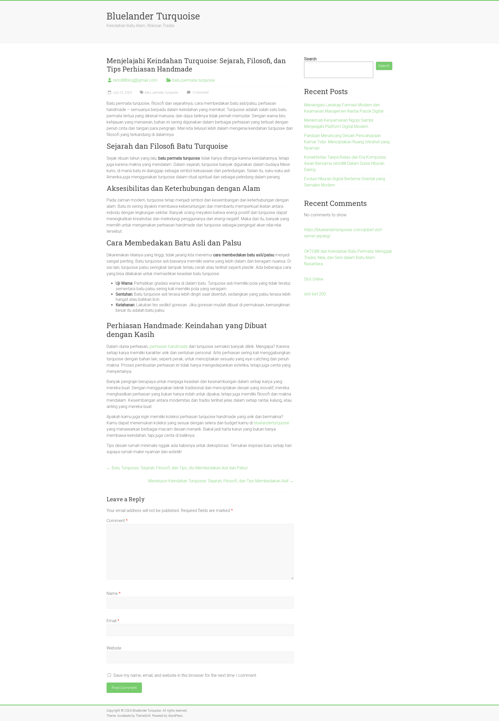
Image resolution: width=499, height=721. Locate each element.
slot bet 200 (315, 293)
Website (114, 648)
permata (158, 92)
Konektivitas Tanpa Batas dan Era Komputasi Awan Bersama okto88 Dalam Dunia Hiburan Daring (345, 163)
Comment (117, 520)
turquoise (171, 92)
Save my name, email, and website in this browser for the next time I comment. (185, 675)
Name (114, 593)
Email (113, 620)
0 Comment (200, 92)
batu (148, 92)
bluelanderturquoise (271, 422)
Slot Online (313, 279)
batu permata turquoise (193, 80)
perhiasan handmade (168, 346)
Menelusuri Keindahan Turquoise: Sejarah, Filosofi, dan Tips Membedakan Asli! (221, 480)
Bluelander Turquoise (153, 16)
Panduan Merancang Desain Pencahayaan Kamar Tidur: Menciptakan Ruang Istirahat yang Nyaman (347, 142)
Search (310, 58)
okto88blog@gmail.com (135, 80)
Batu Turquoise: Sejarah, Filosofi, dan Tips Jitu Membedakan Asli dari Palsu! (177, 467)
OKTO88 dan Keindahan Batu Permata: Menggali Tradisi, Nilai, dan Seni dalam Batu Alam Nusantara (348, 257)
